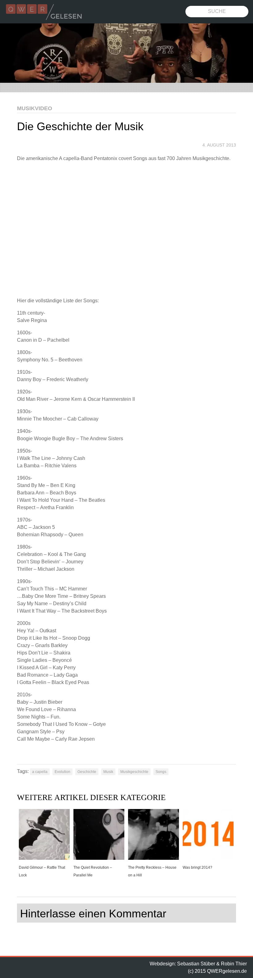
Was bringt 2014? (197, 867)
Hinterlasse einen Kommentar (93, 913)
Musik (108, 772)
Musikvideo (34, 108)
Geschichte (86, 772)
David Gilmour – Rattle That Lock (42, 871)
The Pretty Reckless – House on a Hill (152, 871)
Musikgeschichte (134, 772)
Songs (161, 772)
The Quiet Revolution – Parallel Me (92, 871)
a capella (40, 772)
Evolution (62, 772)
